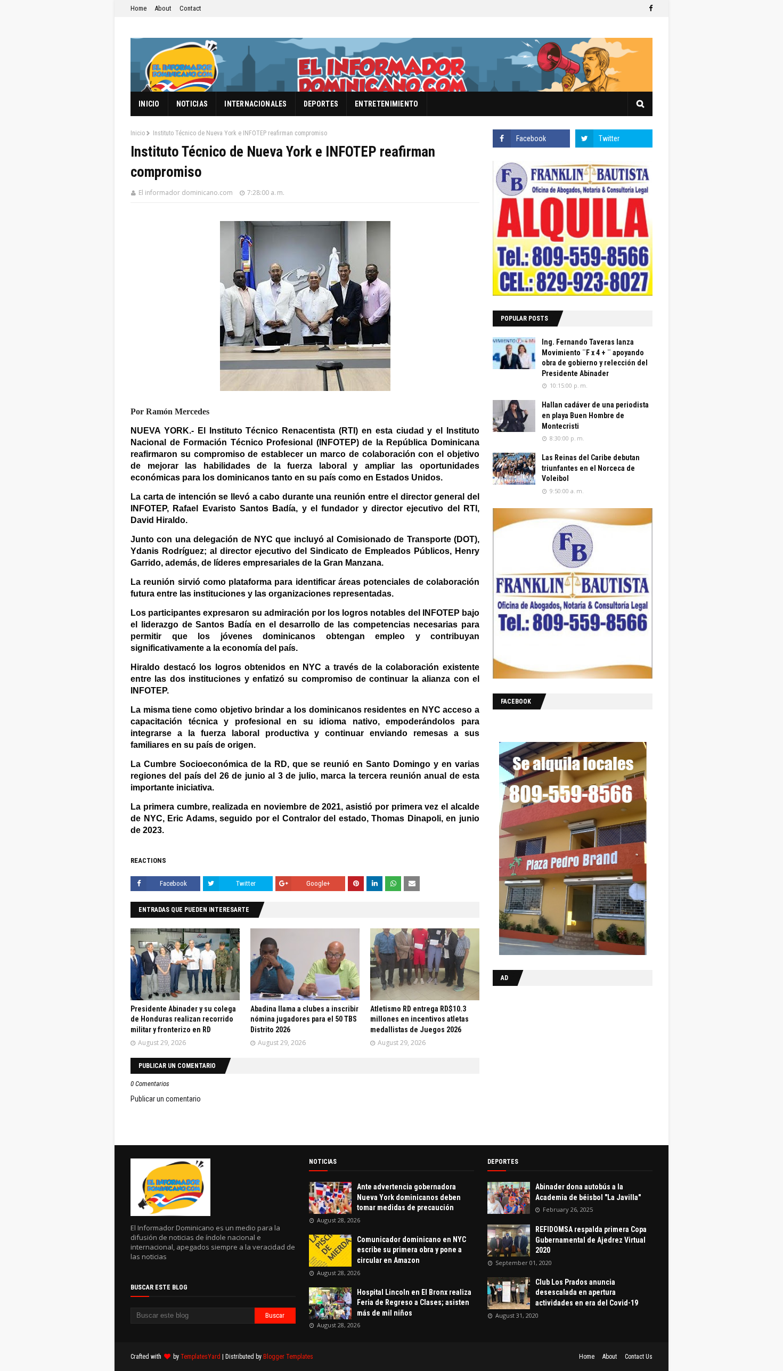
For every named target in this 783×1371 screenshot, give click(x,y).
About (163, 8)
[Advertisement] (559, 1063)
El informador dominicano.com (185, 192)
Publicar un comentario (165, 1099)
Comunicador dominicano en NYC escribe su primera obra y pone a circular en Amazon (411, 1249)
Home (138, 8)
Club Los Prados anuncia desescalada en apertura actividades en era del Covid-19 (586, 1292)
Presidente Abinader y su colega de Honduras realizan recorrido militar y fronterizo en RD (183, 1019)
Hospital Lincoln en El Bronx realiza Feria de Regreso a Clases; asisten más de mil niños (414, 1302)
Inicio (137, 133)
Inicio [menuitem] (149, 104)
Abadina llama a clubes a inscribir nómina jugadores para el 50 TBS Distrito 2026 (304, 1019)
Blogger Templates (288, 1356)
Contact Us (638, 1356)
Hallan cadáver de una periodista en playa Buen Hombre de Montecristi (595, 415)
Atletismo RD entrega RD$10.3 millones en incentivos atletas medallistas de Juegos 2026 (419, 1019)
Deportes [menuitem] (321, 104)
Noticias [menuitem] (192, 104)
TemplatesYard (201, 1356)
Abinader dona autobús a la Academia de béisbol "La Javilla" (588, 1192)
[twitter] (613, 138)
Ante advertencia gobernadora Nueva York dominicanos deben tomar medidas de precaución (409, 1197)
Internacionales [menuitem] (255, 104)
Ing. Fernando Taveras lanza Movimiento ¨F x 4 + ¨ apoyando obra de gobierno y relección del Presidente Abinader (595, 358)
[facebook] (649, 8)
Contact (190, 8)
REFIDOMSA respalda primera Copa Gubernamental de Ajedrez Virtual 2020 (591, 1239)
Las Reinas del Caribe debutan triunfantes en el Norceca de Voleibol (591, 468)
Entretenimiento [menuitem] (387, 104)
